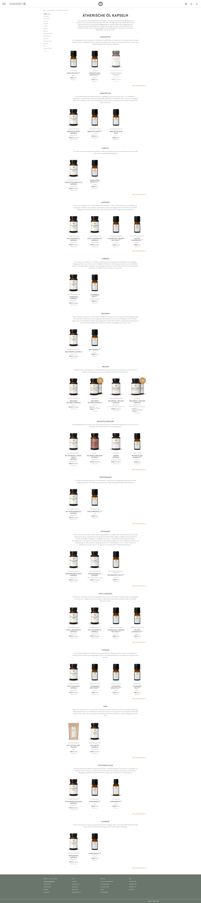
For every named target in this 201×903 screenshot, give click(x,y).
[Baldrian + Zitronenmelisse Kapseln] (116, 386)
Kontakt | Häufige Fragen (51, 878)
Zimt (45, 46)
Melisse (46, 31)
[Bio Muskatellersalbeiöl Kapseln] (73, 441)
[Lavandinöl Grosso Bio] (116, 224)
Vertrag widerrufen (49, 881)
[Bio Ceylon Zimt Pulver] (73, 731)
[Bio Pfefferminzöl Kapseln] (73, 497)
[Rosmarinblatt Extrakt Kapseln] (94, 559)
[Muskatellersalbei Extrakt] (94, 441)
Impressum (75, 886)
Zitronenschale (48, 48)
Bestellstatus (47, 884)
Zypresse (46, 51)
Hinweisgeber (104, 892)
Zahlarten (47, 892)
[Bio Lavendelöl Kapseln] (73, 224)
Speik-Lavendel (48, 41)
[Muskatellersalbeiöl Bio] (137, 441)
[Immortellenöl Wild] (116, 117)
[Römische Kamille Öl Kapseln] (73, 168)
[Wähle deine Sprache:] (186, 4)
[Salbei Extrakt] (116, 441)
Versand (46, 889)
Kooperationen (105, 886)
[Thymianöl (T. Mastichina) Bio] (94, 672)
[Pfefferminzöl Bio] (94, 497)
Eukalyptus (47, 16)
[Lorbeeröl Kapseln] (73, 282)
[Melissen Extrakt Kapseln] (73, 386)
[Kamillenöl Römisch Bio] (94, 168)
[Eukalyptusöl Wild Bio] (94, 59)
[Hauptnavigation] (4, 3)
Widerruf (74, 881)
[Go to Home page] (100, 4)
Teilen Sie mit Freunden (107, 881)
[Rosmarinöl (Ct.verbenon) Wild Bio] (116, 559)
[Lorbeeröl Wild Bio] (94, 282)
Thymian (46, 43)
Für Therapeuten (105, 884)
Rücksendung (47, 886)
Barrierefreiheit (76, 892)
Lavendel (46, 23)
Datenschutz (75, 884)
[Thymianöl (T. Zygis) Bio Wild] (137, 672)
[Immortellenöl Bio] (94, 117)
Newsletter (75, 889)
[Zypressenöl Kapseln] (73, 841)
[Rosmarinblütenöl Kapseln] (73, 559)
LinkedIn (131, 886)
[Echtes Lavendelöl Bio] (137, 224)
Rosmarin (46, 38)
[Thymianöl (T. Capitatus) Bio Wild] (116, 672)
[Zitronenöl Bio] (94, 787)
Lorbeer (46, 26)
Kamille (46, 21)
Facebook (131, 881)
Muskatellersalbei (48, 33)
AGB (73, 878)
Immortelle (47, 18)
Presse (102, 889)
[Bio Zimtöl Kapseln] (94, 731)
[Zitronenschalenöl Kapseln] (73, 787)
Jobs (130, 878)
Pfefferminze (47, 36)
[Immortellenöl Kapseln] (73, 117)
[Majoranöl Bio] (94, 337)
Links (130, 889)
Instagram (132, 884)
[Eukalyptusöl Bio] (73, 59)
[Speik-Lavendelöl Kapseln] (94, 224)
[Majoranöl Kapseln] (73, 337)
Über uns (103, 878)
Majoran (46, 28)
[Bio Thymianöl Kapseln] (73, 672)
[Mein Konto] (191, 4)
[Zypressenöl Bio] (94, 841)
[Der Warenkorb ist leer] (197, 4)
